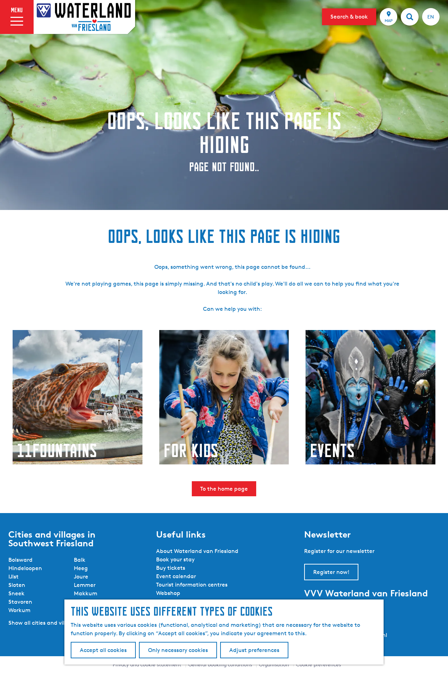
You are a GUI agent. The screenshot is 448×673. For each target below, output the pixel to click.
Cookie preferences (318, 664)
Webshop (168, 593)
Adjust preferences (254, 650)
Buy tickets (170, 568)
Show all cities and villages (43, 622)
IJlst (13, 576)
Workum (19, 610)
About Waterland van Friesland (197, 551)
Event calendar (176, 576)
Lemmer (85, 585)
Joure (81, 576)
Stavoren (20, 601)
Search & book (349, 16)
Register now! (331, 572)
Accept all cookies (103, 650)
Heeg (81, 568)
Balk (79, 559)
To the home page (224, 488)
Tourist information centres (191, 584)
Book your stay (175, 559)
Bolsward (20, 559)
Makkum (85, 593)
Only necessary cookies (178, 650)
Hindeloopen (25, 568)
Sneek (16, 593)
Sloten (16, 585)
